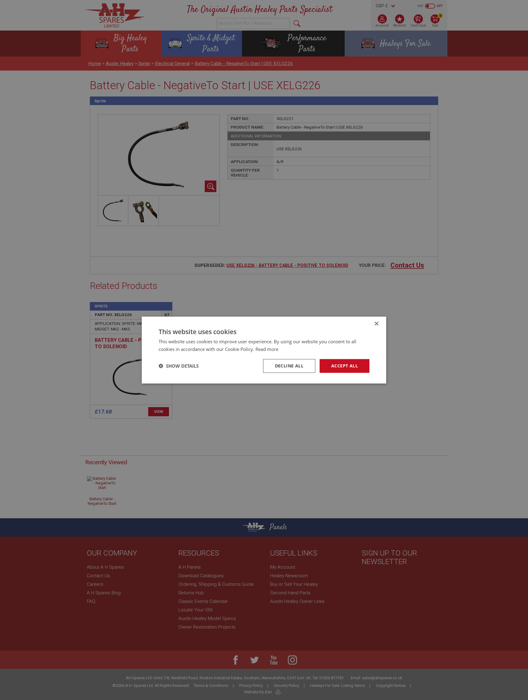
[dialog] (264, 350)
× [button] (376, 324)
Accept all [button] (344, 366)
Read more (266, 349)
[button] (179, 366)
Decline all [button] (289, 366)
